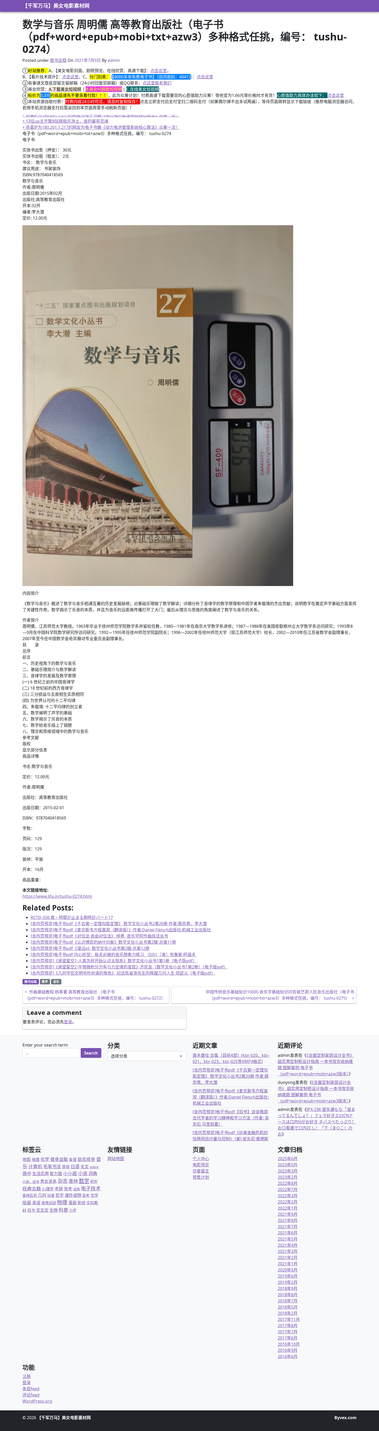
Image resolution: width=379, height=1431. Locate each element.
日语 (75, 1166)
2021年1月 (288, 1264)
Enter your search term (45, 1045)
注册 (26, 1376)
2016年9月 (288, 1350)
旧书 (31, 1210)
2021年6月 (288, 1233)
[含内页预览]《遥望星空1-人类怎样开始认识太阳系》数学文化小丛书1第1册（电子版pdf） (114, 961)
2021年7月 (288, 1226)
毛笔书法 (52, 1166)
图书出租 (58, 60)
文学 (94, 1195)
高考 (85, 1195)
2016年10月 (289, 1344)
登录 (68, 1022)
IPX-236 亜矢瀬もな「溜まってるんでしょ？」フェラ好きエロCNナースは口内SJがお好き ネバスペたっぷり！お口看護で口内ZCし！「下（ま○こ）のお (317, 1122)
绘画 (26, 1203)
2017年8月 (288, 1325)
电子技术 (91, 1188)
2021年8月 (288, 1220)
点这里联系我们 (157, 83)
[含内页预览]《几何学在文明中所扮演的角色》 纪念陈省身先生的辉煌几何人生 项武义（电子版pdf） (123, 973)
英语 (36, 1203)
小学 (72, 1210)
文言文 (42, 1210)
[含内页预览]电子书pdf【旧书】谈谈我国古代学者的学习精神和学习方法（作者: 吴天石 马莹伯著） (231, 1118)
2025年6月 (288, 1158)
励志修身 (86, 1159)
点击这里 (158, 70)
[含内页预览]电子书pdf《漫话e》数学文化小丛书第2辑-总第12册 (90, 948)
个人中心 (201, 1158)
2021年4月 (288, 1245)
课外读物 (73, 1195)
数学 (45, 982)
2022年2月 (288, 1202)
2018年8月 (288, 1295)
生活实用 (40, 1173)
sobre (94, 1167)
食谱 (73, 1159)
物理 (62, 1202)
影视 (81, 1202)
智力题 (56, 1173)
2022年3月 (288, 1196)
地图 (26, 1159)
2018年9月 (288, 1288)
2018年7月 (288, 1301)
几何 (42, 1195)
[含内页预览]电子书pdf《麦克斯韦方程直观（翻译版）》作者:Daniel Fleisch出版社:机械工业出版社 (121, 930)
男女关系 (48, 1181)
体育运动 (49, 1202)
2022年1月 (288, 1208)
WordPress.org (37, 1401)
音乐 (56, 982)
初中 (93, 1181)
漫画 (72, 1203)
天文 (84, 1166)
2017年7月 (288, 1332)
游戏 (66, 1166)
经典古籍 (31, 1188)
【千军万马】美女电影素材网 (55, 5)
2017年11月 (289, 1319)
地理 (35, 1159)
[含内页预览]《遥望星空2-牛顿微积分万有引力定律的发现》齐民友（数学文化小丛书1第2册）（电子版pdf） (129, 967)
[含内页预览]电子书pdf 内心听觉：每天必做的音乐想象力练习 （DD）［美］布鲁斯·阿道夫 (113, 954)
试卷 (76, 1189)
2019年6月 (288, 1276)
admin (114, 60)
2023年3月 (288, 1171)
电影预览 (201, 1165)
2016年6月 (288, 1356)
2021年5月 (288, 1239)
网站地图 (116, 1158)
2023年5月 (288, 1165)
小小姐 (70, 1173)
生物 (54, 1210)
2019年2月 (288, 1282)
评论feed (30, 1395)
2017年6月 (288, 1338)
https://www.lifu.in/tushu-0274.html (57, 896)
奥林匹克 (29, 1195)
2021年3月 (288, 1251)
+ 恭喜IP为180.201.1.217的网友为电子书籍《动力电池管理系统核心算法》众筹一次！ (101, 115)
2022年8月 (288, 1183)
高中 (26, 1173)
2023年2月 (288, 1177)
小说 (82, 1173)
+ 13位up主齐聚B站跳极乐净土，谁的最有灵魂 (65, 121)
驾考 (68, 1189)
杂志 (63, 1180)
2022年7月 (288, 1189)
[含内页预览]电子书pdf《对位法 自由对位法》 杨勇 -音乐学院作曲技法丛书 (99, 936)
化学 (44, 1159)
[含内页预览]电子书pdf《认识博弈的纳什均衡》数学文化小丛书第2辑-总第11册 (103, 942)
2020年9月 (288, 1270)
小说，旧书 (30, 1181)
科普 (63, 1210)
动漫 (50, 1195)
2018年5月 (288, 1307)
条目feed (30, 1389)
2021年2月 (288, 1257)
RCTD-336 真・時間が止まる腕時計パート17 (72, 917)
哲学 (59, 1195)
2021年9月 (288, 1214)
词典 (92, 1173)
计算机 (35, 1166)
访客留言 (201, 1171)
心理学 (48, 1188)
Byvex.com (345, 1417)
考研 (59, 1189)
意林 (73, 1181)
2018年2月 (288, 1313)
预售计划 (201, 1177)
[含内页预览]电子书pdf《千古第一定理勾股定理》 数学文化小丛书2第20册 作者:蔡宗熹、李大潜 (119, 923)
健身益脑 (59, 1159)
